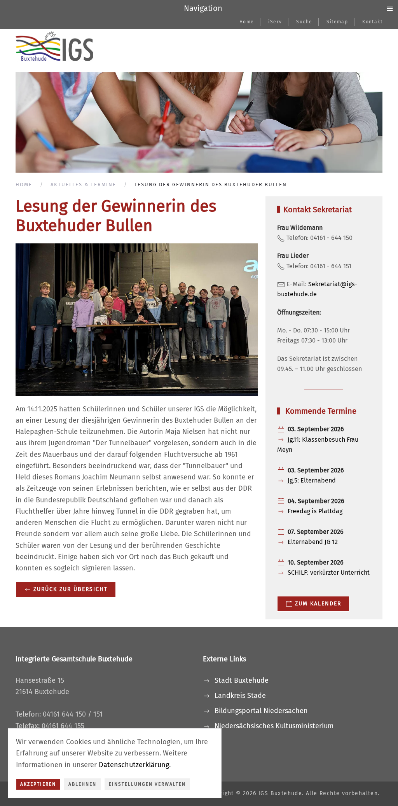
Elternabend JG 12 (313, 541)
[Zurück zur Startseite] (54, 46)
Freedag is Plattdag (315, 511)
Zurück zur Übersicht (70, 589)
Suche (304, 21)
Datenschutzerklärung (134, 765)
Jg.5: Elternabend (312, 480)
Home (246, 21)
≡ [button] (389, 8)
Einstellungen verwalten (147, 784)
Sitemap (337, 21)
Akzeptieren (38, 784)
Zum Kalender (318, 603)
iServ (275, 21)
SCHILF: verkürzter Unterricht (329, 572)
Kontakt (372, 21)
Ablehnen (82, 784)
